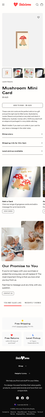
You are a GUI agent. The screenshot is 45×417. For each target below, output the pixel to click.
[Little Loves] (22, 4)
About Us (13, 412)
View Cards (8, 211)
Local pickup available (12, 151)
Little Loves (18, 409)
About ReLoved (22, 412)
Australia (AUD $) (22, 405)
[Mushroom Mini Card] (7, 73)
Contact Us (8, 293)
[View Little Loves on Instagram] (17, 398)
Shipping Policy (20, 414)
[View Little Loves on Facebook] (22, 398)
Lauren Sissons (7, 82)
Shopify (32, 409)
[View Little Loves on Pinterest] (27, 398)
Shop (20, 366)
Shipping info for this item (14, 143)
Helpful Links (21, 373)
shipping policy (22, 326)
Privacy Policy (32, 412)
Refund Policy (31, 414)
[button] (36, 4)
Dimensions (7, 134)
